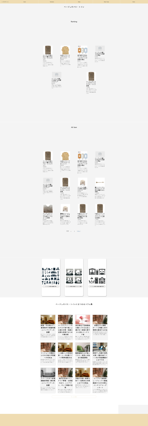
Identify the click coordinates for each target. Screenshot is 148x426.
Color (24, 1)
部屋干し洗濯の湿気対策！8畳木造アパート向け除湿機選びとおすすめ (100, 356)
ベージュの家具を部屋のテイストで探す (74, 286)
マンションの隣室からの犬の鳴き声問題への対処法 (48, 355)
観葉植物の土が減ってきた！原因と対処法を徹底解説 (82, 355)
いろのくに (5, 2)
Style (79, 1)
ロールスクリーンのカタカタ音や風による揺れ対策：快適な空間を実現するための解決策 (65, 330)
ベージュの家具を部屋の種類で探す (97, 286)
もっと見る (74, 397)
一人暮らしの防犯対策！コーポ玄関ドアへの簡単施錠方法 (65, 355)
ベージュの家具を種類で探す (51, 286)
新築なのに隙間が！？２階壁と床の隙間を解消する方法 (100, 327)
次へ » (78, 231)
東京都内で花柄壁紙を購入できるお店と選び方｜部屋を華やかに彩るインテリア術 (82, 330)
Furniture (52, 1)
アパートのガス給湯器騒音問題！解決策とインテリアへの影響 (48, 381)
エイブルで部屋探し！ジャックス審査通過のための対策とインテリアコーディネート (100, 383)
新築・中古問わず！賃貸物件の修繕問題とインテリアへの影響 (48, 328)
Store (134, 1)
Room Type (106, 1)
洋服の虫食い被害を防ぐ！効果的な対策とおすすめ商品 (82, 380)
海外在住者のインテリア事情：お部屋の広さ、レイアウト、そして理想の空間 (65, 383)
